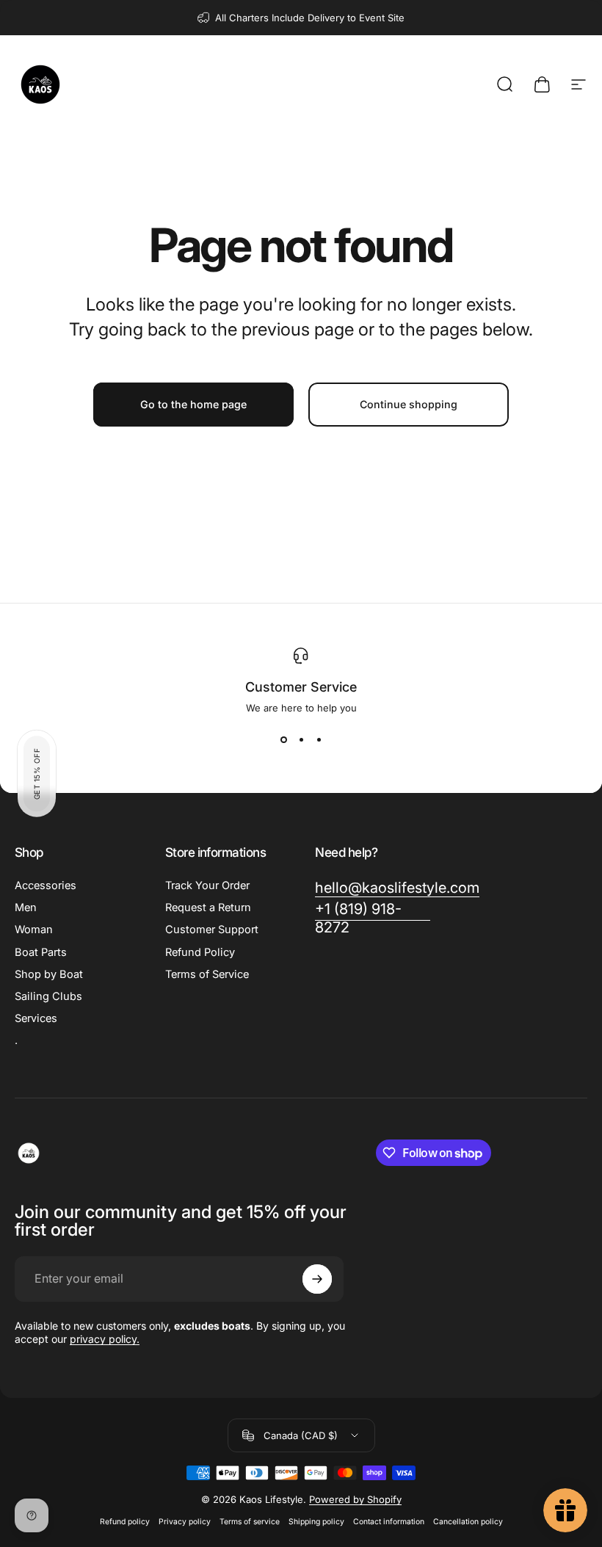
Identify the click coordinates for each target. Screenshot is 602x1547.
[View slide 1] (283, 740)
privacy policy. (104, 1339)
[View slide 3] (318, 740)
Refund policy (125, 1521)
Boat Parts (41, 952)
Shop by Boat (49, 974)
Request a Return (208, 907)
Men (26, 907)
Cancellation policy (468, 1521)
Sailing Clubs (48, 996)
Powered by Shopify (355, 1499)
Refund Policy (200, 952)
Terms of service (250, 1521)
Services (36, 1018)
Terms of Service (207, 974)
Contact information (388, 1521)
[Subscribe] (317, 1279)
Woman (34, 929)
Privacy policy (185, 1521)
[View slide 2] (301, 740)
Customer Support (211, 929)
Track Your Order (207, 885)
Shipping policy (316, 1521)
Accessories (45, 885)
